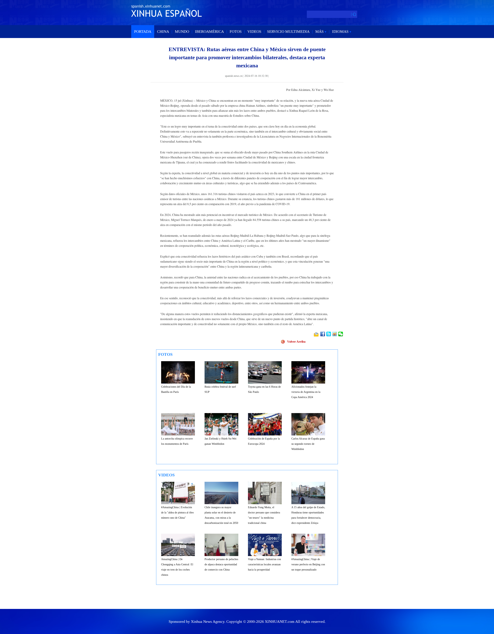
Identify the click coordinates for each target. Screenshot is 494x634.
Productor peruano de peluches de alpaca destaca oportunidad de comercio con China (221, 564)
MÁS (320, 31)
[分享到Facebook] (323, 334)
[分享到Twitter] (329, 334)
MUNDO (182, 31)
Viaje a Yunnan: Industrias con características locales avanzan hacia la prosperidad (264, 564)
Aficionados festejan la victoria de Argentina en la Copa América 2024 (305, 392)
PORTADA (142, 31)
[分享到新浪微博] (335, 334)
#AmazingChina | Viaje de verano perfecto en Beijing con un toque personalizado (308, 564)
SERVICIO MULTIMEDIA (288, 31)
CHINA (163, 31)
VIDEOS (254, 31)
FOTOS (236, 31)
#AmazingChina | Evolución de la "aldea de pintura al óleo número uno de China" (177, 512)
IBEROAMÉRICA (209, 31)
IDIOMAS (340, 31)
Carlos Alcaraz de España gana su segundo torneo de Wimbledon (308, 444)
